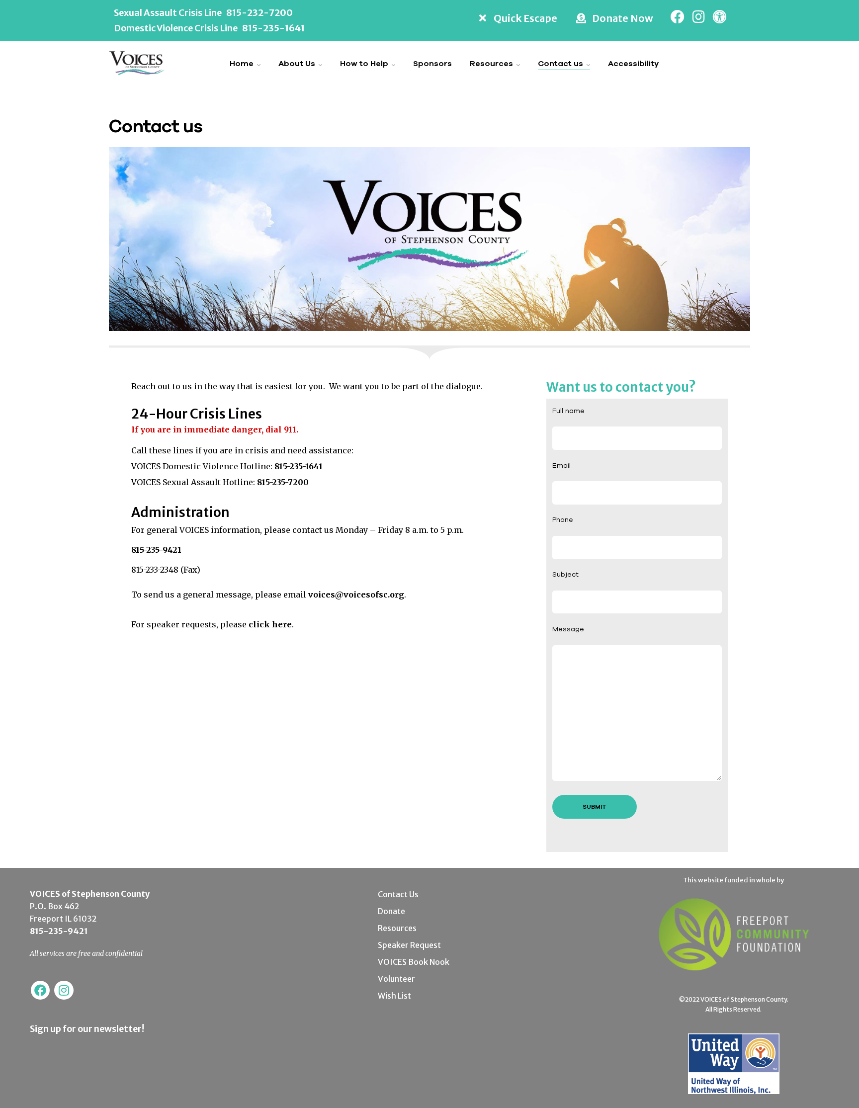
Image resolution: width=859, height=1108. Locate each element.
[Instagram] (698, 17)
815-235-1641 (273, 28)
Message (568, 629)
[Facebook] (678, 17)
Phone (562, 519)
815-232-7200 (259, 12)
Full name (568, 411)
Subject (565, 574)
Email (561, 465)
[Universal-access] (719, 17)
